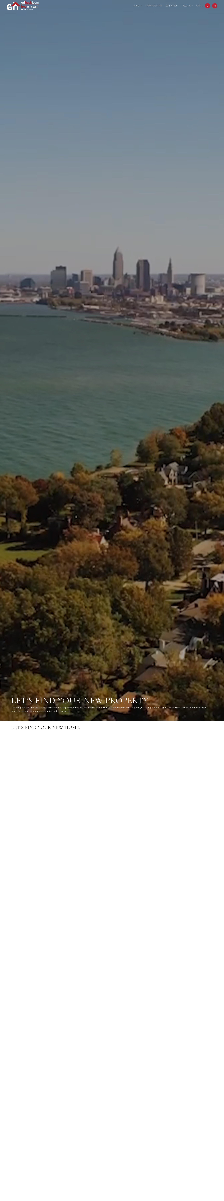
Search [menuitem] (137, 6)
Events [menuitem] (199, 6)
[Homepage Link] (23, 5)
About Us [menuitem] (187, 6)
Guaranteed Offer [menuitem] (154, 6)
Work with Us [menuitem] (171, 6)
